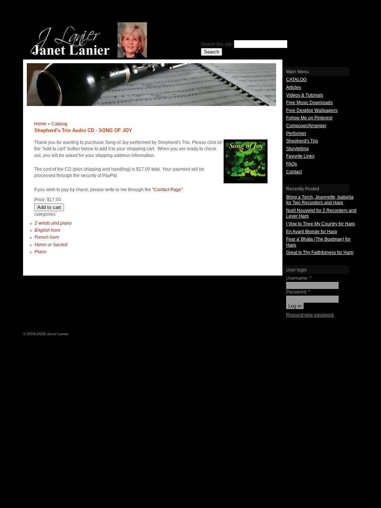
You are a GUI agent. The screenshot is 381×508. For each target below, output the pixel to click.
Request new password (310, 315)
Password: (298, 292)
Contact (294, 171)
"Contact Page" (167, 189)
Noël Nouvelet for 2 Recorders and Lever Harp (321, 213)
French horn (47, 237)
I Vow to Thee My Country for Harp (320, 223)
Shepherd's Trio (302, 141)
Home (40, 123)
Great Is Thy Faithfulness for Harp (319, 252)
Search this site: (217, 44)
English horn (47, 230)
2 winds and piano (53, 223)
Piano (41, 251)
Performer (296, 133)
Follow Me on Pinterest (309, 117)
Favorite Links (300, 156)
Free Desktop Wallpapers (311, 110)
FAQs (291, 164)
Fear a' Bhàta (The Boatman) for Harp (318, 242)
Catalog (59, 123)
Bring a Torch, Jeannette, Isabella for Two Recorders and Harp (319, 200)
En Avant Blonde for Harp (311, 231)
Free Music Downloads (309, 102)
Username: (298, 278)
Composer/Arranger (306, 125)
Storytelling (297, 148)
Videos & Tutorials (304, 95)
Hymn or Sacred (51, 244)
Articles (293, 87)
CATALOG (296, 79)
